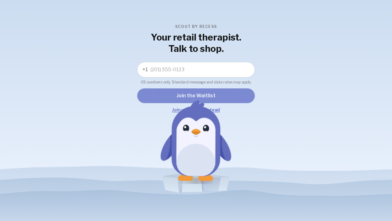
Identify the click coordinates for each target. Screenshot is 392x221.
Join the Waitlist (196, 96)
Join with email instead (196, 109)
